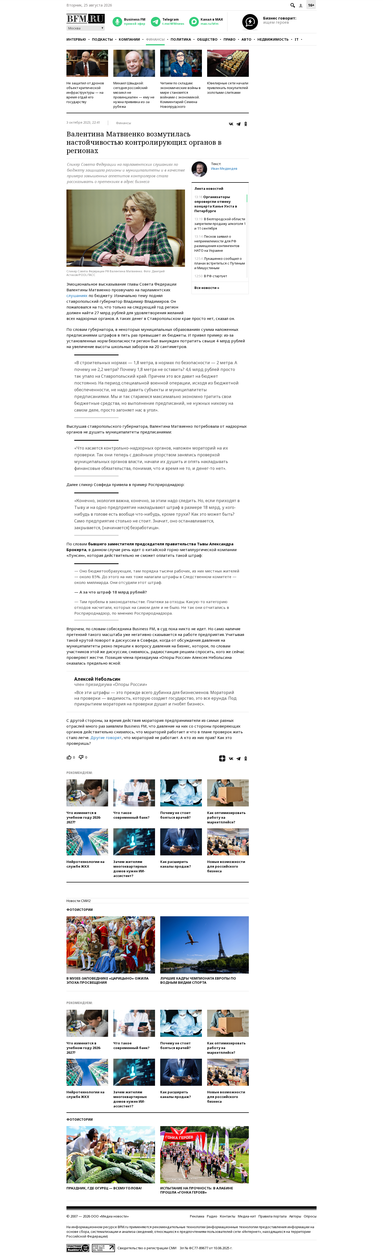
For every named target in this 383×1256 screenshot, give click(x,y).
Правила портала (272, 1216)
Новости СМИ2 (78, 900)
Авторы (295, 1216)
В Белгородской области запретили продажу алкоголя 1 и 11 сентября (220, 224)
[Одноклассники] (246, 124)
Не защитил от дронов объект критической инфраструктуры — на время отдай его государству (85, 92)
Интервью (76, 39)
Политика (181, 39)
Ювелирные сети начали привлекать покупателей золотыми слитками (227, 88)
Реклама (197, 1216)
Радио (212, 1216)
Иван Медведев (224, 168)
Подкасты (102, 39)
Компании (129, 39)
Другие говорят (106, 737)
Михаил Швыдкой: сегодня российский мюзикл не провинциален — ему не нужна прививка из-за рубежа (134, 95)
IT (297, 39)
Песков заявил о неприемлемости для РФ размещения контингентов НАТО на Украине (216, 243)
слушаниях (77, 295)
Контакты (227, 1216)
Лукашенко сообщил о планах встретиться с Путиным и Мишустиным (219, 263)
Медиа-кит (247, 1216)
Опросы (310, 1216)
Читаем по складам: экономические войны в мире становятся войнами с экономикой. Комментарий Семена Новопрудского (180, 95)
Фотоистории (79, 909)
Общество (207, 39)
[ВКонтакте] (231, 124)
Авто (246, 39)
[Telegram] (238, 124)
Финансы (155, 39)
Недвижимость (273, 39)
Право (230, 39)
